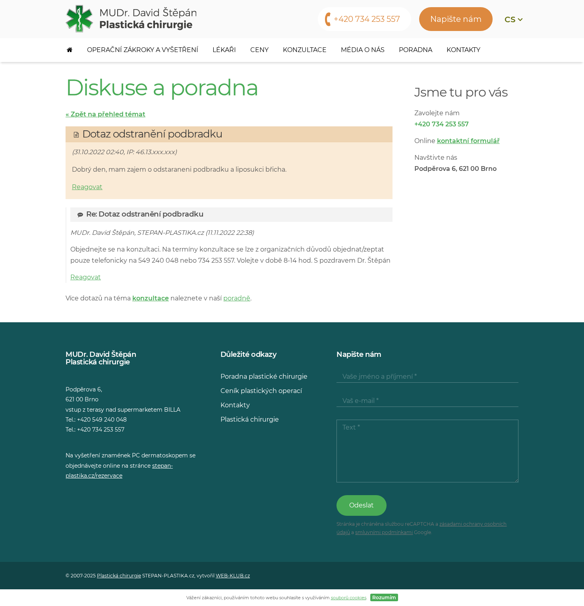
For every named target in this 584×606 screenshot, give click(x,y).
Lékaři (224, 50)
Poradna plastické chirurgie (263, 376)
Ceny (259, 50)
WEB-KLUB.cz (233, 576)
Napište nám (456, 19)
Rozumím (384, 597)
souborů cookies (348, 597)
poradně (236, 298)
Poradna (415, 50)
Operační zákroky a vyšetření (142, 50)
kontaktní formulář (468, 141)
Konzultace (305, 50)
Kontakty (463, 50)
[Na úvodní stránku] (131, 19)
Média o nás (363, 50)
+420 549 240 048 (102, 419)
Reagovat (87, 187)
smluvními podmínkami (384, 532)
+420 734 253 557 (367, 19)
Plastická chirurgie (249, 419)
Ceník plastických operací (261, 391)
